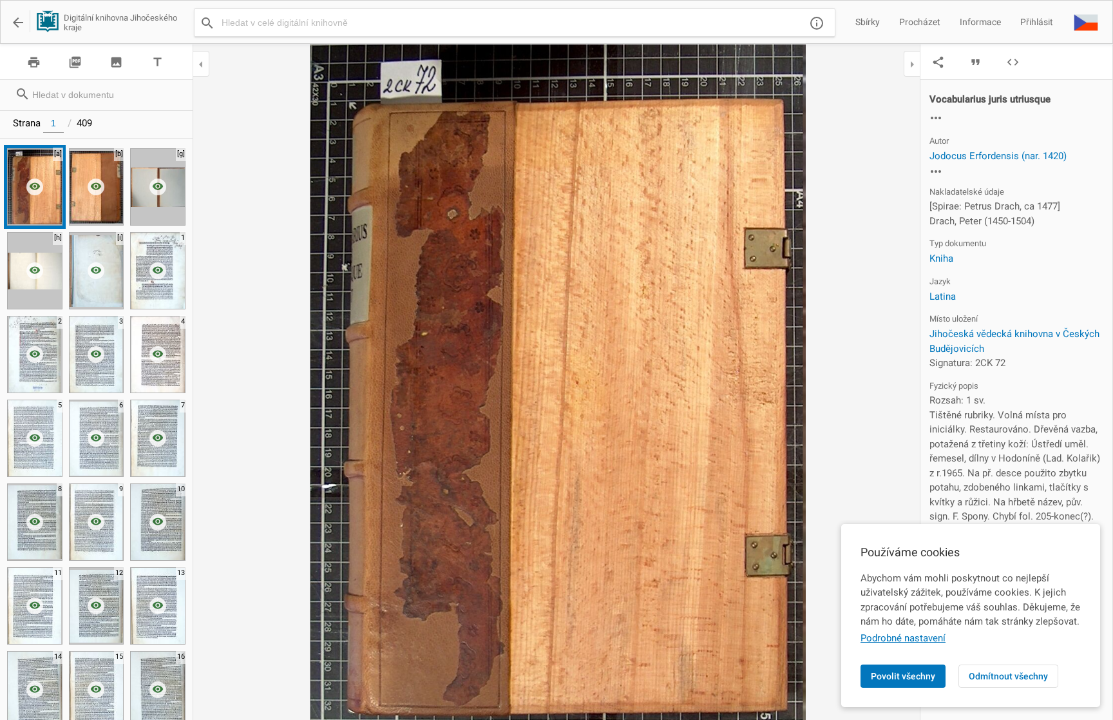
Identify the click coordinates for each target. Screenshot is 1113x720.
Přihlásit (1036, 22)
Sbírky (867, 22)
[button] (1086, 22)
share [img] (938, 62)
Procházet (919, 22)
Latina (942, 296)
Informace (980, 22)
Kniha (941, 258)
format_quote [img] (975, 62)
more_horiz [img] (936, 118)
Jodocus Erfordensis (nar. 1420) (998, 156)
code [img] (1013, 62)
